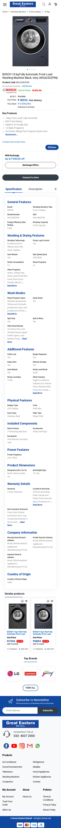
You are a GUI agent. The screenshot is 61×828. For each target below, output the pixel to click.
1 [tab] (27, 69)
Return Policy (49, 810)
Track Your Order (7, 803)
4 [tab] (33, 69)
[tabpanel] (30, 41)
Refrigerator (38, 762)
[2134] (26, 601)
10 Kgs (47, 12)
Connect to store (30, 177)
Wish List (6, 810)
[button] (44, 4)
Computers (7, 781)
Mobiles (36, 767)
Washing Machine (18, 12)
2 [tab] (29, 69)
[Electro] (23, 4)
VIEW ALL (30, 687)
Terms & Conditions (48, 798)
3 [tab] (31, 69)
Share (53, 147)
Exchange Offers (31, 165)
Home (4, 12)
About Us (27, 796)
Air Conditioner (9, 762)
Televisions (7, 771)
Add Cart (24, 649)
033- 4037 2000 (24, 736)
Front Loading (35, 12)
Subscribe (48, 710)
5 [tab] (34, 69)
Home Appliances (41, 771)
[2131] (52, 601)
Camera (36, 781)
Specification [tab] (13, 189)
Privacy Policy (49, 804)
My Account (8, 796)
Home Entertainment (12, 767)
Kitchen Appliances (42, 777)
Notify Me (37, 90)
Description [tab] (35, 189)
